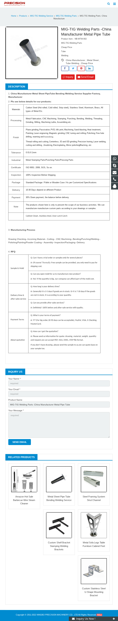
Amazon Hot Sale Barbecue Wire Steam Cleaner (24, 500)
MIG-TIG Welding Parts (66, 16)
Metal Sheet (93, 60)
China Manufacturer (75, 60)
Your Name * (14, 379)
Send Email (87, 77)
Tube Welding (72, 63)
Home (13, 16)
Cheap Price (87, 63)
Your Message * (16, 410)
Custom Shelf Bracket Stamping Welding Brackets (59, 546)
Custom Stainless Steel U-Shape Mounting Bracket (94, 592)
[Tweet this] (73, 68)
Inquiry (69, 77)
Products (23, 16)
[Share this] (65, 68)
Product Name (15, 400)
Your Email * (14, 389)
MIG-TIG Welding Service (41, 16)
